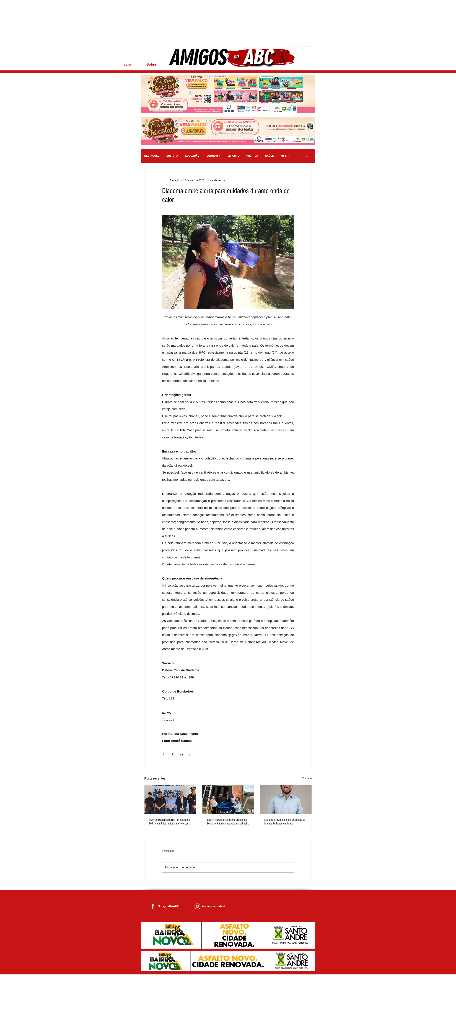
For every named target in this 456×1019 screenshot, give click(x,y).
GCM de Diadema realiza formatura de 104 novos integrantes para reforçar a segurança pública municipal (169, 821)
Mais (284, 155)
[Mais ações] (292, 180)
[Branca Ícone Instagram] (197, 906)
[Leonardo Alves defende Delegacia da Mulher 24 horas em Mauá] (286, 799)
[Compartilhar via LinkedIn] (181, 754)
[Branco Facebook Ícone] (152, 906)
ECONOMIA (213, 155)
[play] (308, 110)
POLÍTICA (252, 155)
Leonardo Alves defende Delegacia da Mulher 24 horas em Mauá (284, 821)
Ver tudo (307, 778)
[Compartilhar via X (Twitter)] (172, 754)
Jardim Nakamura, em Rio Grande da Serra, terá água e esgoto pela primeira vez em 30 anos (228, 821)
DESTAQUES (151, 155)
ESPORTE (233, 155)
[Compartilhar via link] (190, 754)
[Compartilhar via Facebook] (163, 754)
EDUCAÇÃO (192, 155)
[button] (228, 94)
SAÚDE (269, 155)
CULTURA (172, 155)
